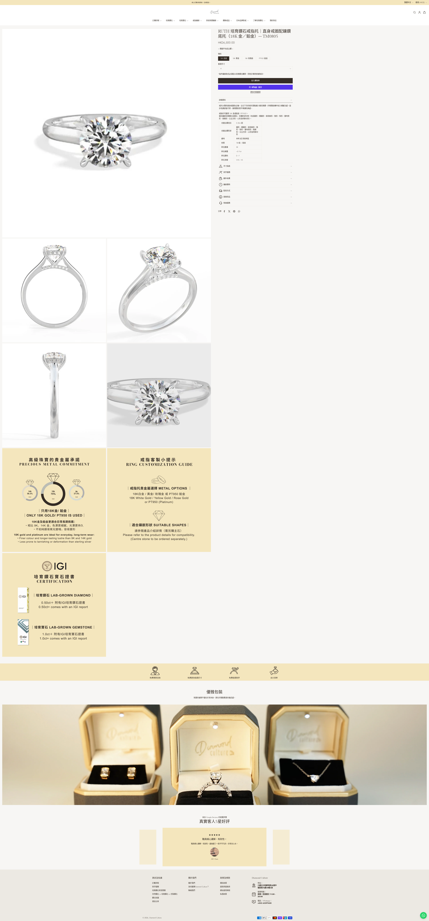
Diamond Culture (155, 918)
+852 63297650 (264, 903)
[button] (255, 80)
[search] (414, 12)
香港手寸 (221, 64)
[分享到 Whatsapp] (239, 211)
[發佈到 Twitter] (229, 211)
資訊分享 (155, 901)
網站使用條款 (225, 890)
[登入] (419, 12)
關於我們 (191, 883)
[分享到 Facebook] (224, 211)
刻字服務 (155, 887)
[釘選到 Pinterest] (234, 211)
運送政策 (223, 883)
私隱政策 (223, 894)
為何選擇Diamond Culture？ (198, 887)
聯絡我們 (191, 890)
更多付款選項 (255, 92)
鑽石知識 (155, 898)
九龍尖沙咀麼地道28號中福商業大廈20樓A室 (267, 886)
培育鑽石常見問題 (159, 890)
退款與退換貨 (225, 887)
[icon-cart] (424, 12)
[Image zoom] (106, 133)
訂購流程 (155, 883)
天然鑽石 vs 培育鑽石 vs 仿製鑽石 (164, 894)
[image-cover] (159, 395)
